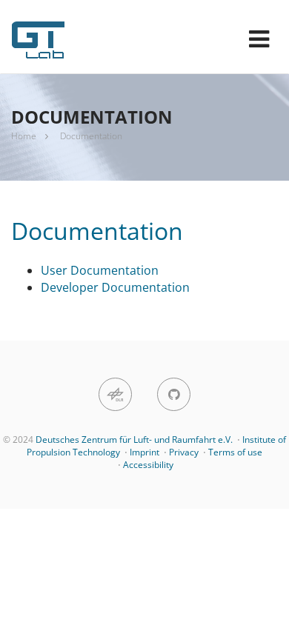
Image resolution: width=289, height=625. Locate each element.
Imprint (144, 452)
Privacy (184, 452)
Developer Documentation (115, 287)
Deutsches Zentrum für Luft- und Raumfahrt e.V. (134, 439)
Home (23, 136)
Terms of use (235, 452)
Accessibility (148, 464)
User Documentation (100, 270)
